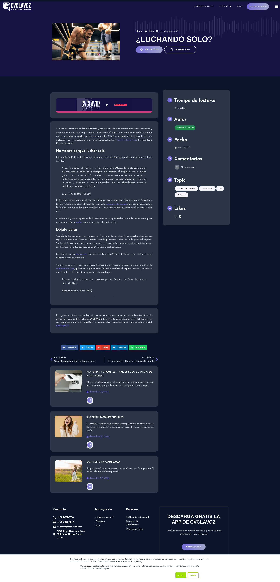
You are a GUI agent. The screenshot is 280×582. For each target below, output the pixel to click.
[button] (69, 347)
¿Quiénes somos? (204, 6)
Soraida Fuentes (185, 128)
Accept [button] (180, 575)
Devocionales (207, 188)
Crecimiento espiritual (186, 188)
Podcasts (225, 6)
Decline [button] (193, 575)
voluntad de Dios (65, 269)
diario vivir (81, 254)
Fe (220, 188)
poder (79, 222)
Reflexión (181, 195)
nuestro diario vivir (126, 140)
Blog (239, 6)
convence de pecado (116, 204)
